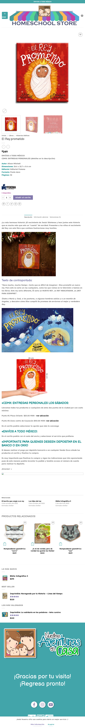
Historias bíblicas (22, 135)
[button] (5, 15)
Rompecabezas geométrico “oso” (70, 550)
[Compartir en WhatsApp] (4, 204)
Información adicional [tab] (41, 217)
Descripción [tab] (28, 217)
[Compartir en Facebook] (8, 204)
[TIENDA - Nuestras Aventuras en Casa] (44, 15)
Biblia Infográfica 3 (63, 501)
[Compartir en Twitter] (12, 204)
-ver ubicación (42, 416)
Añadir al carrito (23, 197)
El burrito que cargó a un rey (13, 501)
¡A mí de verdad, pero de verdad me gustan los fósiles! (42, 550)
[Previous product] (8, 146)
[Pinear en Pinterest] (15, 204)
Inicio (4, 135)
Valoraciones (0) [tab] (55, 217)
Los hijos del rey (35, 501)
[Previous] (6, 73)
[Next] (79, 73)
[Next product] (3, 146)
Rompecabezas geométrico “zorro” (14, 550)
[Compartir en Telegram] (19, 204)
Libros (11, 135)
